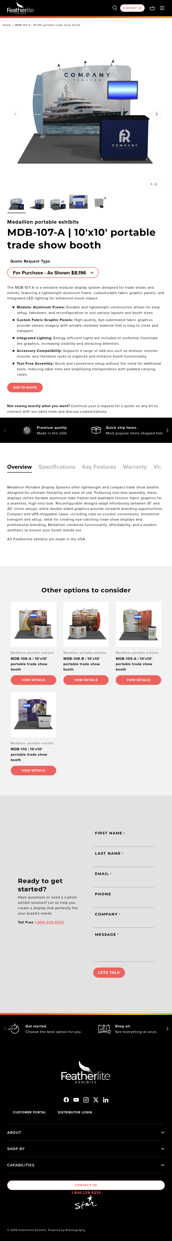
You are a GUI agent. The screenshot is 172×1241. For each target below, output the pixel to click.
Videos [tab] (162, 467)
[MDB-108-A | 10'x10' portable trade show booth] (33, 624)
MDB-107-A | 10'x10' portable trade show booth (47, 25)
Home (7, 25)
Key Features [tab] (99, 467)
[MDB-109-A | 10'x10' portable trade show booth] (138, 624)
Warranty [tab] (135, 467)
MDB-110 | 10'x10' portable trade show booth (29, 754)
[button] (152, 8)
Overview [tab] (19, 467)
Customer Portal (29, 1112)
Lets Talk (109, 972)
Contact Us (132, 8)
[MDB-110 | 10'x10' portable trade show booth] (33, 714)
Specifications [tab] (57, 467)
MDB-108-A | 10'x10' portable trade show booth (29, 664)
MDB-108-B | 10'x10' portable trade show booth (81, 664)
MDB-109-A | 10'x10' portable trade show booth (134, 664)
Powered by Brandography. (67, 1230)
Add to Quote (25, 387)
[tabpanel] (86, 513)
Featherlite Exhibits (32, 1230)
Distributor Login (75, 1112)
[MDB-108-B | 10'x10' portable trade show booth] (86, 624)
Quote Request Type (30, 261)
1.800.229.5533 (86, 1192)
